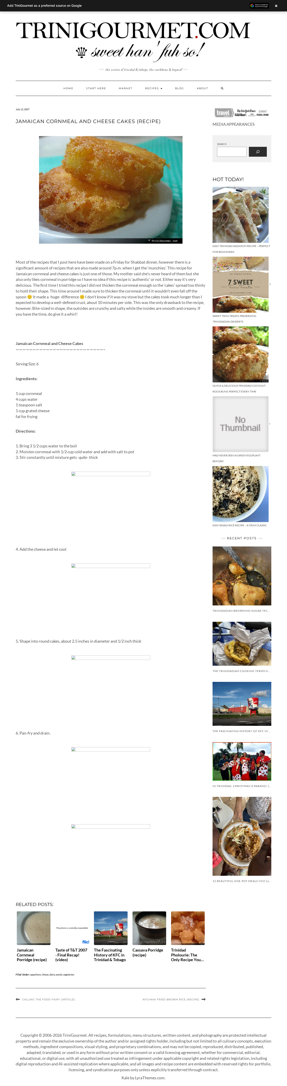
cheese (45, 974)
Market (125, 88)
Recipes (152, 88)
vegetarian (68, 974)
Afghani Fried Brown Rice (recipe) (171, 999)
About (202, 88)
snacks (59, 974)
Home (68, 88)
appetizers (35, 974)
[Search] (258, 152)
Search (221, 144)
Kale (125, 1077)
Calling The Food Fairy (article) (48, 999)
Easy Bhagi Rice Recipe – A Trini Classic (240, 525)
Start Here (96, 88)
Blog (179, 88)
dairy (52, 974)
